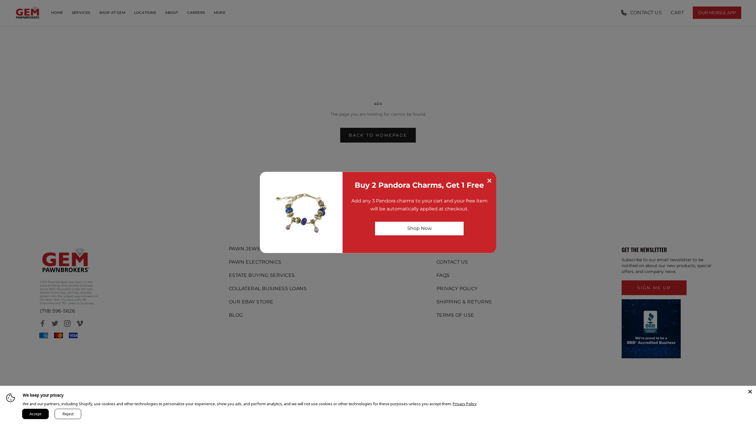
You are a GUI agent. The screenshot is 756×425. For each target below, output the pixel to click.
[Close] (750, 392)
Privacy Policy (465, 403)
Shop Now (419, 228)
